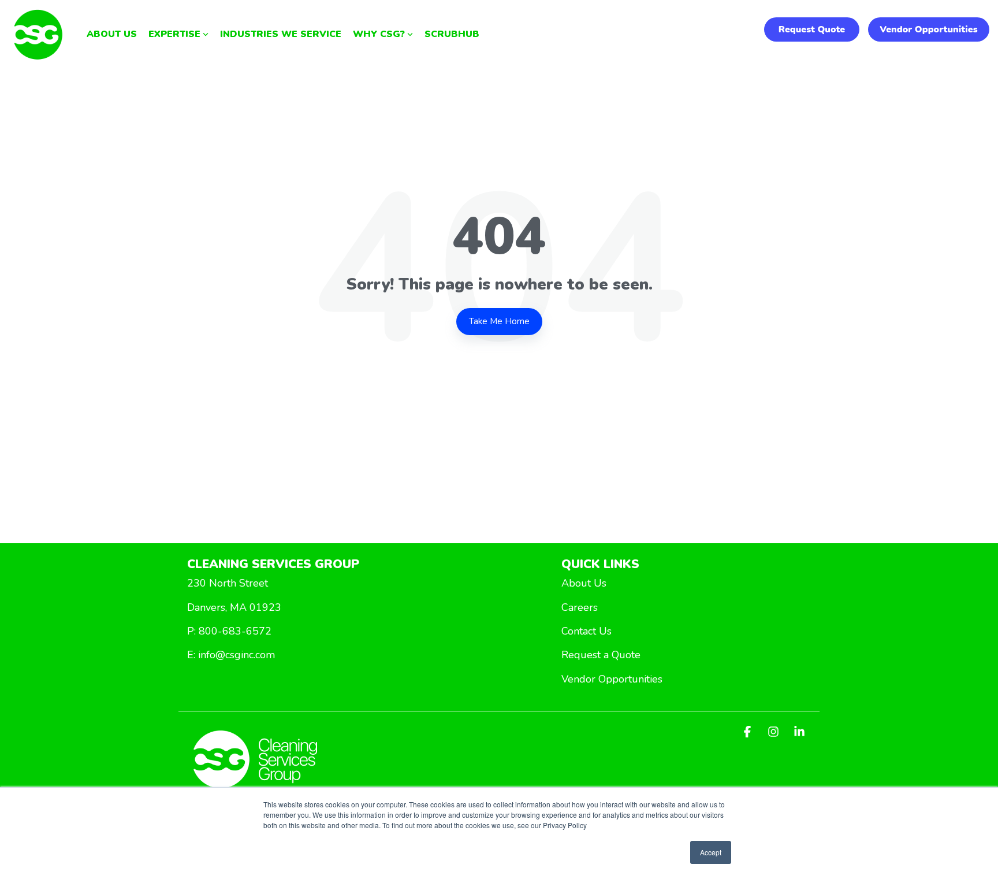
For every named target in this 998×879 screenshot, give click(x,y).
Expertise (174, 34)
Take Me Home (499, 321)
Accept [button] (710, 852)
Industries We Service (280, 34)
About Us (112, 34)
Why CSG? (379, 34)
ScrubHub (451, 34)
